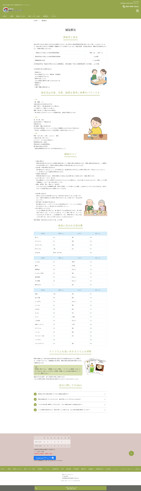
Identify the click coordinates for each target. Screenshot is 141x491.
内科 (62, 469)
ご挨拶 (9, 469)
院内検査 (68, 469)
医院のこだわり (17, 469)
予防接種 (76, 469)
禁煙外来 (83, 469)
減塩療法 (90, 469)
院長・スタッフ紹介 (29, 469)
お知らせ (137, 469)
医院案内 (40, 469)
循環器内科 (56, 469)
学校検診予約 (99, 469)
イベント (115, 469)
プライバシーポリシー (127, 469)
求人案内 (108, 469)
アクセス (47, 469)
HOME (36, 20)
